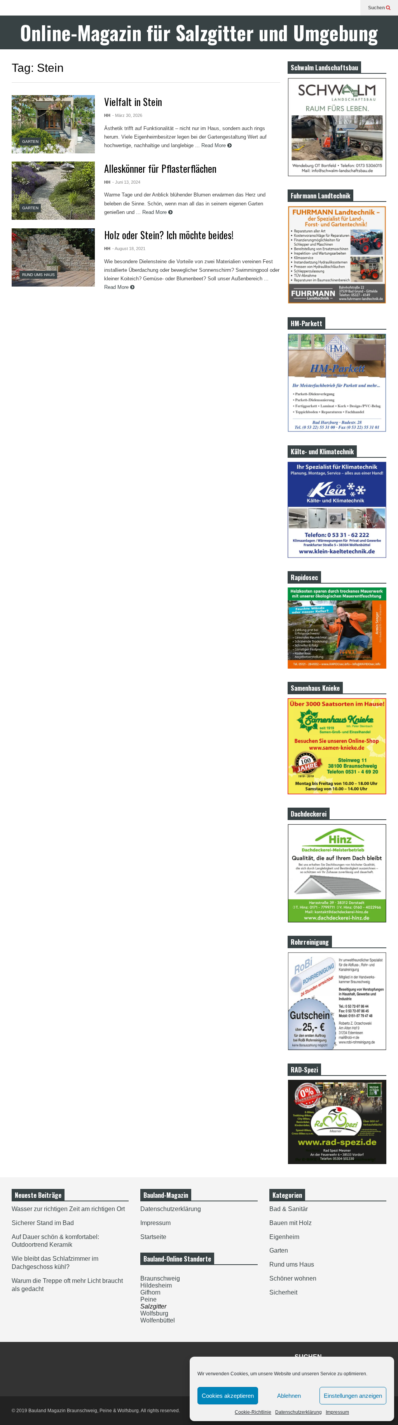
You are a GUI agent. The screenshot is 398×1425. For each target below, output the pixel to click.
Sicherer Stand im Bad (43, 1223)
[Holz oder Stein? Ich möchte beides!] (53, 257)
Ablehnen (289, 1395)
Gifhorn (150, 1292)
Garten (30, 141)
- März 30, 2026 (127, 115)
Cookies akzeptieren (228, 1395)
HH (107, 115)
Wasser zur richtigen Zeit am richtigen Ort (68, 1209)
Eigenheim (284, 1237)
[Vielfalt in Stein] (53, 124)
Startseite (153, 1237)
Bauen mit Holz (290, 1223)
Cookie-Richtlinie (253, 1412)
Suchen (377, 7)
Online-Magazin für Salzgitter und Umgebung (199, 32)
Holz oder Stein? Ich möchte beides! (169, 235)
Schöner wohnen (292, 1278)
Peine (148, 1299)
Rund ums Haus (38, 275)
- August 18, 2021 (128, 248)
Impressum (337, 1412)
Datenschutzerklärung (298, 1412)
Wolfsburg (154, 1313)
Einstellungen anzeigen (353, 1395)
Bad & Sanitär (288, 1209)
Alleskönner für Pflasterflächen (160, 168)
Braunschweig (160, 1278)
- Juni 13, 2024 (126, 182)
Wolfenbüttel (157, 1320)
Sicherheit (283, 1292)
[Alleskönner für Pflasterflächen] (53, 191)
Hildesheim (156, 1285)
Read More (214, 145)
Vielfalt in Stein (133, 101)
